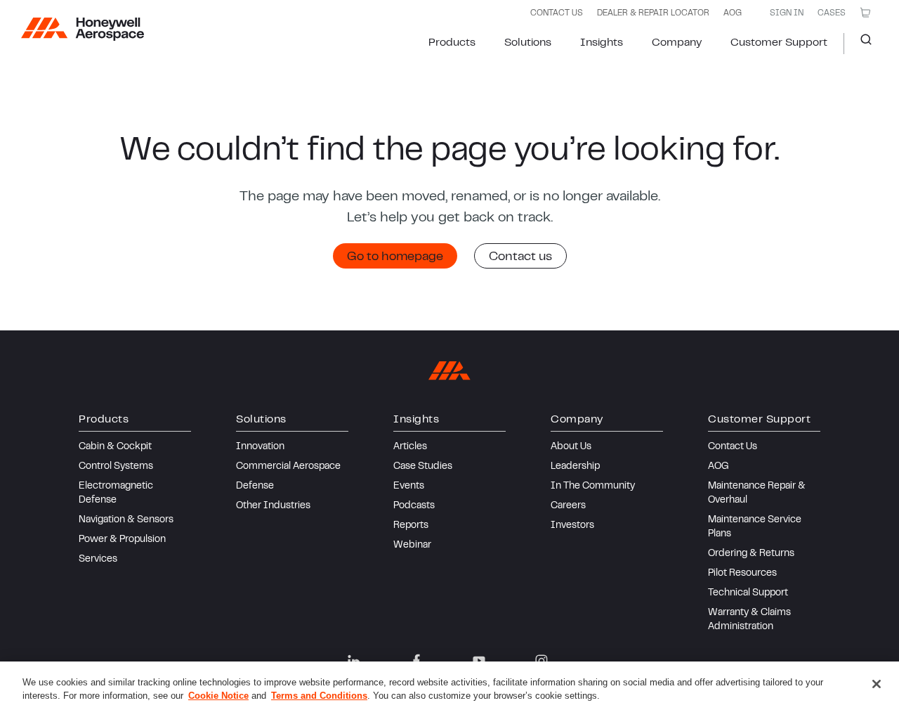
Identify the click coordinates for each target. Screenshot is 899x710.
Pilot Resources (742, 573)
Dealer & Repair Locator (653, 13)
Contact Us (732, 447)
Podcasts (414, 506)
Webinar (412, 545)
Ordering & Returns (751, 554)
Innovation (260, 447)
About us (571, 447)
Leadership (575, 467)
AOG (732, 13)
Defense (255, 486)
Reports (410, 526)
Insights (601, 43)
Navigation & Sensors (126, 520)
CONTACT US (556, 13)
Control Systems (116, 467)
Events (408, 486)
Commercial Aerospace (288, 467)
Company (677, 43)
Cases (832, 13)
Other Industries (273, 506)
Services (98, 559)
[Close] (876, 684)
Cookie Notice (218, 695)
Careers (568, 506)
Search (861, 43)
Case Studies (422, 467)
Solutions (527, 43)
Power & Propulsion (122, 540)
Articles (410, 447)
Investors (572, 526)
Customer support (778, 43)
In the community (593, 486)
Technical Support (748, 593)
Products (451, 43)
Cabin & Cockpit (115, 447)
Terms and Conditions (319, 695)
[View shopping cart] (865, 12)
